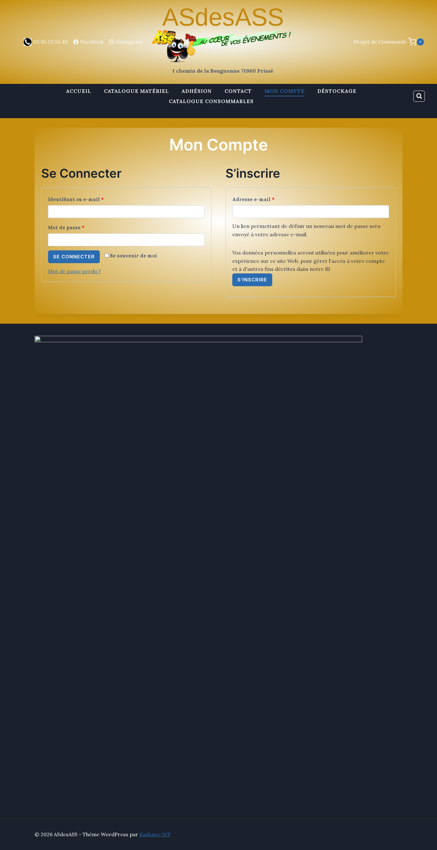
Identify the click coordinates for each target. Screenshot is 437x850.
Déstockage (336, 91)
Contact (238, 91)
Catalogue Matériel (136, 91)
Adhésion (197, 91)
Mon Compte (285, 91)
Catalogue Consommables (211, 101)
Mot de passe (68, 228)
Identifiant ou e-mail (77, 200)
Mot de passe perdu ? (74, 271)
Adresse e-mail (255, 200)
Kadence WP (155, 834)
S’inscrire (252, 280)
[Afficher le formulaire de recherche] (419, 96)
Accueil (78, 91)
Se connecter (74, 257)
